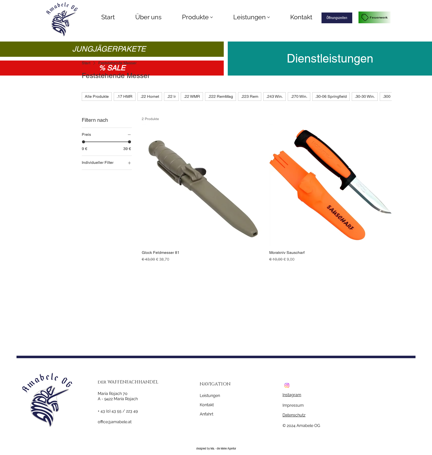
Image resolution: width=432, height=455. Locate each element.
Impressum (293, 405)
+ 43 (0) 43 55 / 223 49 (118, 411)
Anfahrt (206, 414)
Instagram (291, 394)
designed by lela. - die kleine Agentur (216, 448)
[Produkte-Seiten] (211, 17)
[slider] (83, 142)
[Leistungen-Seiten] (268, 17)
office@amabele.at (115, 421)
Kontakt (207, 404)
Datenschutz (294, 415)
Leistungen (210, 395)
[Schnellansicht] (203, 185)
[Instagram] (287, 385)
